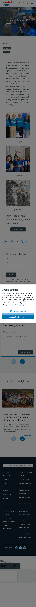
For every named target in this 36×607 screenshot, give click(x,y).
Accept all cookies (18, 317)
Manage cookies (18, 311)
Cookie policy (19, 305)
